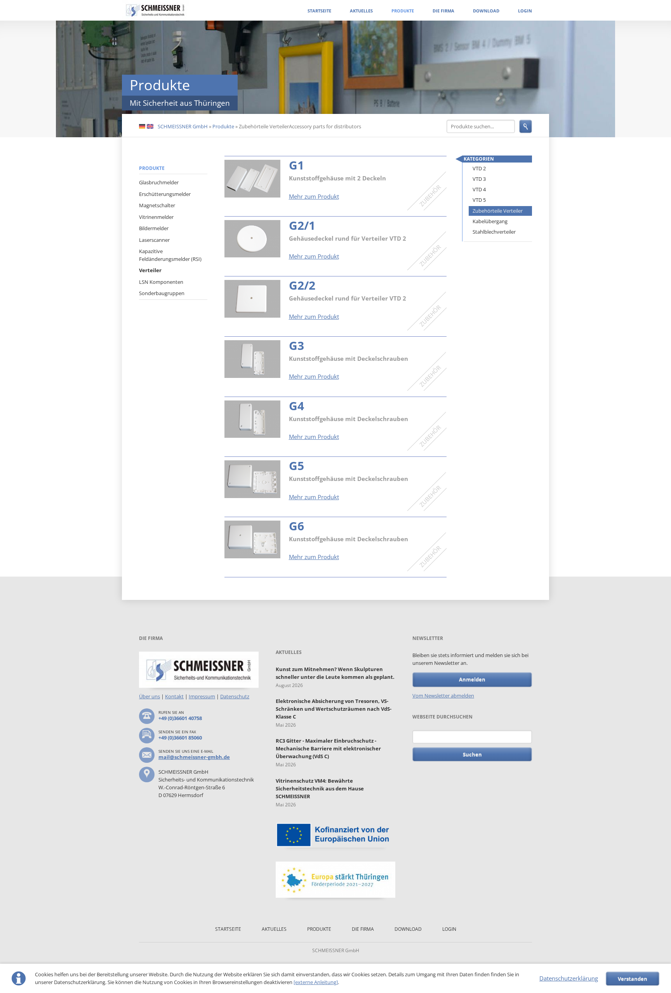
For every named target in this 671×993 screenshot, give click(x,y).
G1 (296, 165)
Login (525, 11)
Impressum (202, 696)
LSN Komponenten (161, 281)
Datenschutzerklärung (568, 978)
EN (150, 126)
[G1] (252, 179)
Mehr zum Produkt (314, 196)
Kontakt (174, 696)
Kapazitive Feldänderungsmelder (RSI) (170, 255)
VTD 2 (479, 168)
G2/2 (302, 285)
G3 (296, 345)
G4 (296, 406)
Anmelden (472, 679)
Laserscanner (154, 239)
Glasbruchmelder (159, 182)
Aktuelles (361, 11)
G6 (296, 526)
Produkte (402, 11)
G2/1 (302, 225)
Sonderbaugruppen (161, 293)
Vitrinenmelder (156, 216)
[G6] (252, 539)
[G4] (252, 419)
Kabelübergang (490, 221)
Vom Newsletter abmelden (443, 695)
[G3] (252, 359)
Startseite (319, 11)
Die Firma (443, 11)
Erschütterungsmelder (165, 194)
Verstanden (632, 978)
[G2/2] (252, 299)
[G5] (252, 479)
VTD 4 (479, 189)
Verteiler (150, 270)
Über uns (149, 696)
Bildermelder (154, 228)
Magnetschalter (157, 205)
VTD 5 (479, 199)
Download (486, 11)
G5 (296, 466)
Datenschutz (234, 696)
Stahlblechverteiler (494, 231)
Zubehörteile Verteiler (498, 210)
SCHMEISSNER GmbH (183, 126)
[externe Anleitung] (316, 982)
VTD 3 (479, 178)
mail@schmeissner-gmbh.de (194, 756)
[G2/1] (252, 239)
